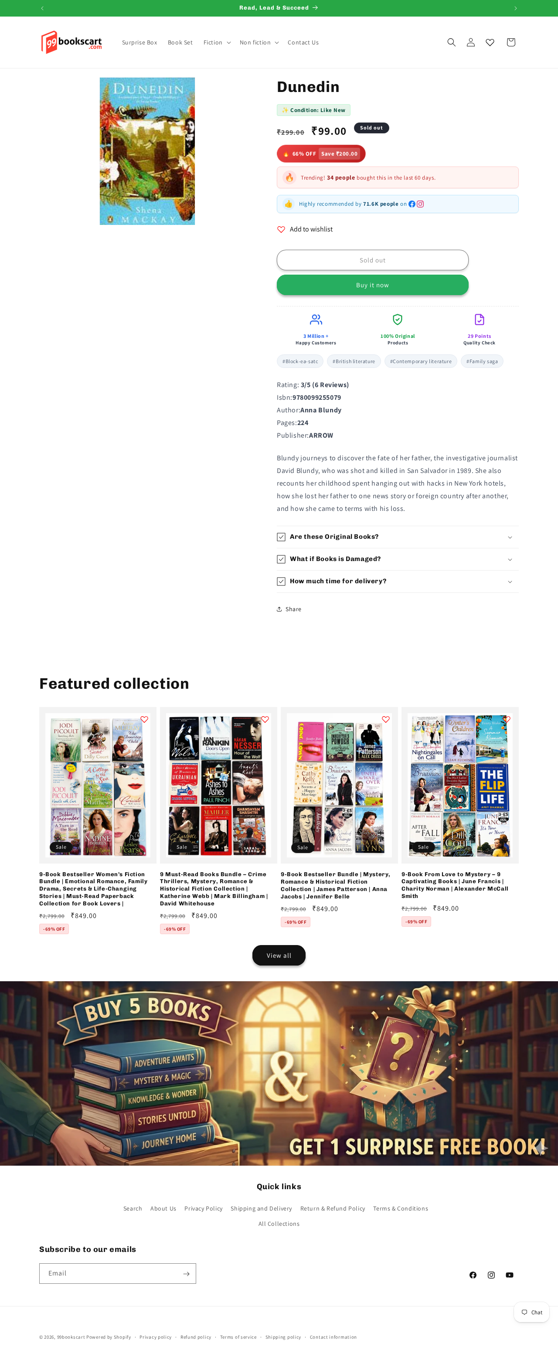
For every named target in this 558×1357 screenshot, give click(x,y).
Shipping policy (283, 1336)
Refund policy (195, 1336)
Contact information (333, 1336)
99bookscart (71, 1337)
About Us (163, 1208)
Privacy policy (156, 1336)
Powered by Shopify (108, 1337)
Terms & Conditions (400, 1208)
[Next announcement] (515, 8)
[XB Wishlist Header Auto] (490, 42)
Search (133, 1208)
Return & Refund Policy (332, 1208)
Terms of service (238, 1336)
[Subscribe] (186, 1274)
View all (279, 955)
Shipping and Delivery (261, 1208)
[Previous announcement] (42, 8)
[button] (216, 42)
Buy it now (372, 285)
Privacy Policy (203, 1208)
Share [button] (294, 609)
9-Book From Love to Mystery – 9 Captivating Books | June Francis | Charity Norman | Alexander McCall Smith (455, 885)
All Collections (279, 1224)
